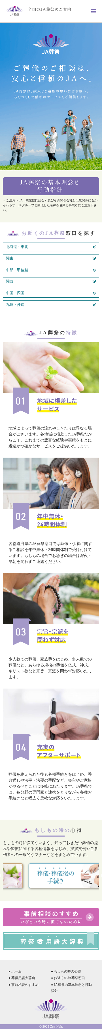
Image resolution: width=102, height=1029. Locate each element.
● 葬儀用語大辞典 (21, 978)
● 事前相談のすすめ (23, 985)
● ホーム (15, 971)
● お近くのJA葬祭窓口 (68, 978)
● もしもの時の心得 (66, 971)
